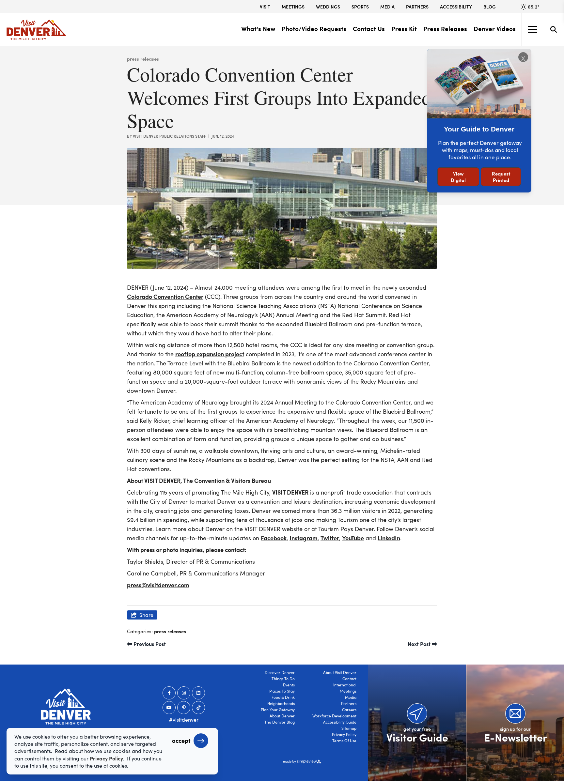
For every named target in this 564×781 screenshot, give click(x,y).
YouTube (353, 538)
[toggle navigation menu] (532, 29)
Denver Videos (495, 28)
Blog (489, 6)
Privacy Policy (344, 734)
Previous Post (149, 643)
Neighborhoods (281, 703)
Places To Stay (282, 691)
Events (289, 684)
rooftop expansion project (209, 354)
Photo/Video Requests (314, 28)
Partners (417, 6)
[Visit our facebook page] (169, 692)
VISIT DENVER (290, 492)
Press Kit (404, 28)
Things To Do (283, 678)
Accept (181, 740)
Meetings (293, 6)
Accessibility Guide (339, 722)
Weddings (328, 6)
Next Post (420, 643)
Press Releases (445, 28)
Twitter (330, 538)
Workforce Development (334, 715)
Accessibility (456, 6)
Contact (349, 678)
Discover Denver (280, 672)
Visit (265, 6)
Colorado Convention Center (165, 296)
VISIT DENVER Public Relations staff (169, 136)
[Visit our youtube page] (169, 707)
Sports (360, 6)
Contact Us (369, 28)
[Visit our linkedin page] (198, 692)
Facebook (274, 538)
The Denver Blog (279, 722)
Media (387, 6)
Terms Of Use (344, 740)
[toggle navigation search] (553, 29)
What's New (258, 28)
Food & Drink (283, 697)
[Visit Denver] (36, 30)
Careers (349, 709)
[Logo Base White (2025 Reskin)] (66, 706)
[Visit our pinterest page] (183, 707)
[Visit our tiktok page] (198, 707)
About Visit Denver (339, 672)
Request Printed (501, 176)
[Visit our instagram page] (183, 692)
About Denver (282, 715)
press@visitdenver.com (158, 585)
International (344, 684)
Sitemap (348, 728)
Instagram (304, 538)
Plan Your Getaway (278, 709)
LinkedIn (389, 538)
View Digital (458, 176)
